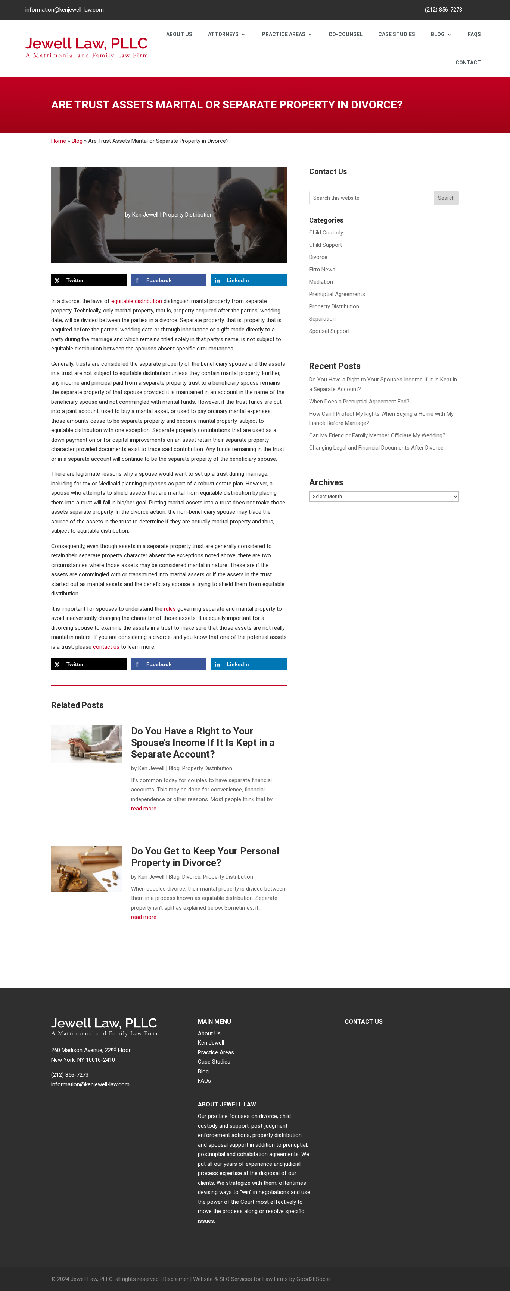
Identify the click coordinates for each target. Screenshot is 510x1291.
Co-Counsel (346, 34)
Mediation (321, 281)
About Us (179, 34)
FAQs (474, 34)
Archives (326, 483)
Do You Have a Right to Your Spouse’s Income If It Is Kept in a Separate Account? (202, 742)
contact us (106, 646)
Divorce (191, 876)
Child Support (325, 245)
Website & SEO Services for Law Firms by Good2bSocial (262, 1279)
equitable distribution (136, 301)
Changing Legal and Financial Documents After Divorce (376, 447)
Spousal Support (329, 331)
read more (143, 808)
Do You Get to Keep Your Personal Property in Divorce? (205, 857)
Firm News (322, 269)
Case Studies (396, 34)
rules (170, 608)
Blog (438, 34)
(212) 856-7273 (443, 9)
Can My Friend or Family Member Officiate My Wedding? (377, 435)
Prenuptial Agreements (337, 294)
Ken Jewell (145, 214)
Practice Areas (283, 34)
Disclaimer (176, 1279)
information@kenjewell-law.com (64, 9)
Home (58, 141)
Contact (468, 63)
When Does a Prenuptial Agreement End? (359, 401)
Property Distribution (188, 214)
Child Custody (326, 232)
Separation (322, 318)
